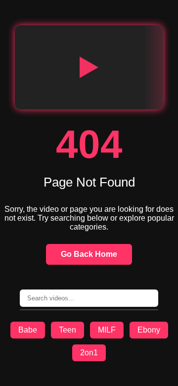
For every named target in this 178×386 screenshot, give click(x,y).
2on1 (89, 352)
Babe (27, 330)
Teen (67, 330)
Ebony (148, 330)
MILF (107, 330)
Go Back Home (89, 254)
